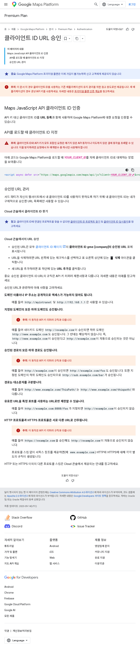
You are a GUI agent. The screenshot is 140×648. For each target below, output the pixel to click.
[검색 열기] (96, 4)
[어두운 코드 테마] (127, 170)
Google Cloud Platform (17, 604)
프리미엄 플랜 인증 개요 (87, 91)
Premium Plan (15, 15)
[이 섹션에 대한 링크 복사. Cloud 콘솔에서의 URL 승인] (42, 239)
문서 (51, 29)
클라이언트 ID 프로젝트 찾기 (85, 221)
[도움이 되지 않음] (133, 29)
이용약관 (99, 563)
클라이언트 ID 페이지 (49, 247)
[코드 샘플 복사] (133, 170)
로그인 (132, 4)
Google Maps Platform (32, 29)
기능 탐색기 (10, 557)
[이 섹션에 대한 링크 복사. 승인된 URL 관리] (32, 189)
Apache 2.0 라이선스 (17, 496)
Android (54, 546)
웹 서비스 (55, 563)
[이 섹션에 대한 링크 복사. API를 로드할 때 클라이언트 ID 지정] (61, 133)
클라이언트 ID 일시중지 (116, 221)
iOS (52, 551)
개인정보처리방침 (22, 630)
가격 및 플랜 (10, 551)
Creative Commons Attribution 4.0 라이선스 (72, 492)
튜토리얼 (9, 546)
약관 (6, 630)
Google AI (9, 610)
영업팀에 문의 (102, 546)
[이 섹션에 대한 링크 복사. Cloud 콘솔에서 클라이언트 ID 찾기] (51, 211)
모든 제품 (9, 616)
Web (52, 557)
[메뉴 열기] (5, 4)
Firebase (9, 598)
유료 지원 (100, 557)
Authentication (84, 29)
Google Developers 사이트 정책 (90, 496)
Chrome (9, 592)
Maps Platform (45, 4)
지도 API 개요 (11, 563)
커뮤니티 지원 (102, 551)
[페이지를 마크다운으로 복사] (77, 38)
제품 (13, 29)
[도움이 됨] (127, 29)
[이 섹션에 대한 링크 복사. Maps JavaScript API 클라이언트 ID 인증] (84, 108)
